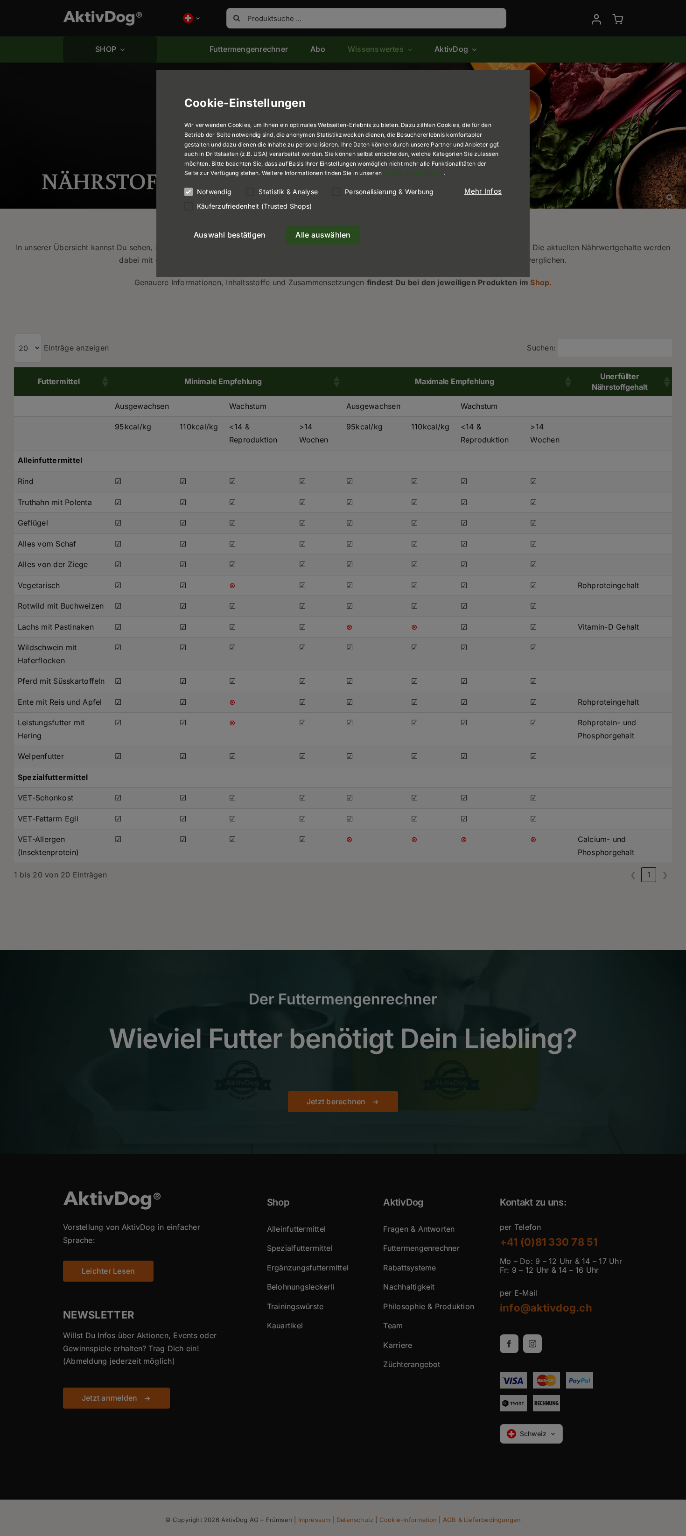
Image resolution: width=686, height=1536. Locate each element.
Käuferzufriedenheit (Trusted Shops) (254, 206)
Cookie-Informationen (413, 172)
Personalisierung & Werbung (389, 192)
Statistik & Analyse (288, 192)
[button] (483, 191)
